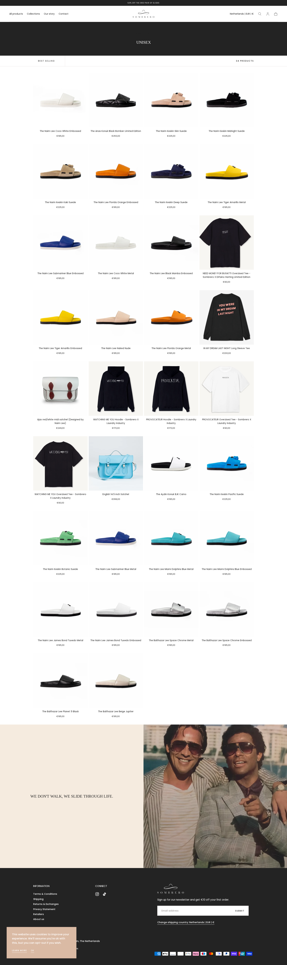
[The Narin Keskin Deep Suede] (171, 171)
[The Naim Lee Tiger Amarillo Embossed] (60, 317)
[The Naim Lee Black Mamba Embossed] (171, 242)
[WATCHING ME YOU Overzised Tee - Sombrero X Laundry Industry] (60, 463)
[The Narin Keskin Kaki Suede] (60, 171)
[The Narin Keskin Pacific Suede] (226, 463)
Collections (33, 13)
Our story (49, 13)
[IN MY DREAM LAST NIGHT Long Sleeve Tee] (226, 317)
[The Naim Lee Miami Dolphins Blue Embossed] (226, 538)
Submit (239, 910)
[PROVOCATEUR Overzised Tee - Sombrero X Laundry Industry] (226, 388)
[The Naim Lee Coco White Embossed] (60, 100)
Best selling (46, 60)
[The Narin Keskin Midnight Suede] (226, 100)
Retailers (38, 914)
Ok (32, 950)
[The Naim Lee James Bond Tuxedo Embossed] (116, 609)
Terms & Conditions (45, 894)
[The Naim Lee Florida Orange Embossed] (116, 171)
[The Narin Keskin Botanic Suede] (60, 538)
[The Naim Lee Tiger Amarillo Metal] (226, 171)
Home (139, 33)
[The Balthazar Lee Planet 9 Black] (60, 680)
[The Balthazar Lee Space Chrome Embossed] (226, 609)
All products (16, 13)
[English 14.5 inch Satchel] (116, 463)
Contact (63, 13)
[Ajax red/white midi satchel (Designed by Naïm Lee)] (60, 388)
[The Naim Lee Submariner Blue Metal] (116, 538)
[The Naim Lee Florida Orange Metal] (171, 317)
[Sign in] (268, 14)
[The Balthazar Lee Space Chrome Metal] (171, 609)
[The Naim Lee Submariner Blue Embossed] (60, 242)
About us (38, 919)
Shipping (38, 899)
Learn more (19, 950)
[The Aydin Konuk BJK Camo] (171, 463)
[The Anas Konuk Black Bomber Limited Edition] (116, 100)
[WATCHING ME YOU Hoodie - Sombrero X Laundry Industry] (116, 388)
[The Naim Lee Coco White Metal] (116, 242)
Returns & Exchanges (46, 904)
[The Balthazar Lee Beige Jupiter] (116, 680)
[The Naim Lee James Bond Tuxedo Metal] (60, 609)
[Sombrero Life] (170, 889)
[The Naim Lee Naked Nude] (116, 317)
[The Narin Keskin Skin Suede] (171, 100)
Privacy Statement (44, 909)
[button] (242, 14)
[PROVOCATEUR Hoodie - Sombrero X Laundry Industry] (171, 388)
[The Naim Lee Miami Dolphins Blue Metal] (171, 538)
